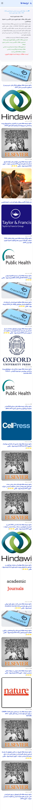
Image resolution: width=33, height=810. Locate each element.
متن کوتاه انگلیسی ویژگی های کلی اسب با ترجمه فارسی (16, 202)
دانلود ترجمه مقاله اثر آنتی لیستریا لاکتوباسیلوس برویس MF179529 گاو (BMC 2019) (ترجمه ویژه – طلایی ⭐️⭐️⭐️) (16, 278)
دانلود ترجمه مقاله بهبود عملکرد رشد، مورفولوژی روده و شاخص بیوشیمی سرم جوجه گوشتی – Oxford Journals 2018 (17, 371)
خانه (27, 11)
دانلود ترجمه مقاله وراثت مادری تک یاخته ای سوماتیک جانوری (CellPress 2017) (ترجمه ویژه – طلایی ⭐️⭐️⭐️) (17, 446)
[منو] (2, 4)
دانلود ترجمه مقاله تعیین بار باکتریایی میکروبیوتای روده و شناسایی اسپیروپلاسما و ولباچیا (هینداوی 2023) (16, 125)
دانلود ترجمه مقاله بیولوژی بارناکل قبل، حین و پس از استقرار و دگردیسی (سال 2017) (17, 86)
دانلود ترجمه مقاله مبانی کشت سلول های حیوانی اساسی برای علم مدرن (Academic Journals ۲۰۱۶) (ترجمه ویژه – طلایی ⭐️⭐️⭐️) (18, 606)
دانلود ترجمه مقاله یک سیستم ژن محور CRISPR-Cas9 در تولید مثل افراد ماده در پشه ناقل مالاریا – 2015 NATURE (17, 714)
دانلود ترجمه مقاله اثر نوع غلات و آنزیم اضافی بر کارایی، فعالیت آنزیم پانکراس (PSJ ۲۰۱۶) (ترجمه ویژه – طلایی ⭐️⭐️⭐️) (17, 633)
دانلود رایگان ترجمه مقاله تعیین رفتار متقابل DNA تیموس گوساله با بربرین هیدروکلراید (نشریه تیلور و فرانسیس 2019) (18, 240)
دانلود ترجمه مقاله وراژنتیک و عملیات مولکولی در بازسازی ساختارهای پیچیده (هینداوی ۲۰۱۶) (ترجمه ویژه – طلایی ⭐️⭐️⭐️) (17, 567)
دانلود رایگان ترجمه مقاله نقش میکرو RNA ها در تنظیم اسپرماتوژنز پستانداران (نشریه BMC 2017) (18, 408)
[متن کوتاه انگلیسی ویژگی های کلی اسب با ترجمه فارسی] (16, 183)
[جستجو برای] (31, 4)
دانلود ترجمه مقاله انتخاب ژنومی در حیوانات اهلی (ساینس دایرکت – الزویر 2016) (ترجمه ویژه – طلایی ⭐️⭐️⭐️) (18, 673)
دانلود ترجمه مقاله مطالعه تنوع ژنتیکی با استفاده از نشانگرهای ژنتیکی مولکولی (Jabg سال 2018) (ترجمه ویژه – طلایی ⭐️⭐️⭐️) (17, 304)
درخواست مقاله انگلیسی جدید (18, 52)
